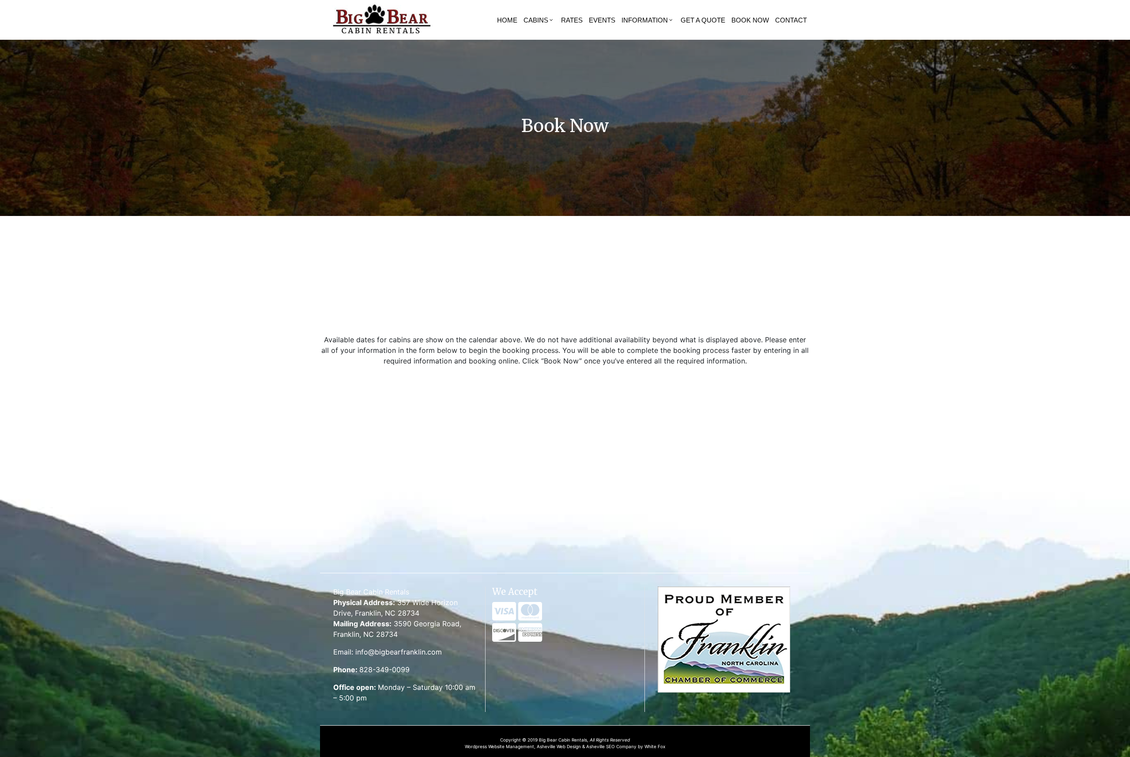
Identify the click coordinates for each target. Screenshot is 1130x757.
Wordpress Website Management (499, 746)
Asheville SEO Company (611, 746)
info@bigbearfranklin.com (398, 651)
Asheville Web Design (559, 746)
